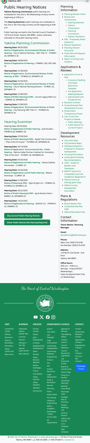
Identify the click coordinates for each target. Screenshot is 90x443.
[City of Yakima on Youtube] (36, 317)
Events (35, 334)
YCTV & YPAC (52, 417)
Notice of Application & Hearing (19, 63)
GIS (48, 366)
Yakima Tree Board (76, 36)
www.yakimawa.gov (49, 437)
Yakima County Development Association (70, 188)
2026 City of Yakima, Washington (24, 437)
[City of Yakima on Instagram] (53, 317)
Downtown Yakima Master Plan (23, 331)
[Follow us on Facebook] (48, 317)
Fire (48, 363)
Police (49, 391)
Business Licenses (72, 102)
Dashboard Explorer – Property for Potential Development (74, 149)
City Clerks (51, 332)
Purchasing (51, 397)
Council (65, 324)
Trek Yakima (37, 374)
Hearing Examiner (18, 121)
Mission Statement (72, 45)
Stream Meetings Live (64, 407)
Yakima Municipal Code (74, 212)
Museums (9, 337)
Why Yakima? (24, 354)
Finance (50, 360)
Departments (54, 324)
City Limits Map (71, 140)
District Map (66, 372)
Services (37, 324)
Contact (79, 324)
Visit (7, 324)
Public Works (52, 394)
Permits (22, 340)
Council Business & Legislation (65, 353)
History (7, 334)
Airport (49, 329)
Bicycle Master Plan (72, 203)
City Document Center (65, 361)
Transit (35, 371)
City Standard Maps (73, 143)
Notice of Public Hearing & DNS (18, 139)
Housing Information (73, 154)
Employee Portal (81, 367)
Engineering (52, 357)
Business (23, 324)
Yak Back (36, 388)
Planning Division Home (75, 14)
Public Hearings (75, 122)
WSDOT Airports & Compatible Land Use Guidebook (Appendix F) (75, 174)
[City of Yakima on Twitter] (42, 317)
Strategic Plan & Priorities (64, 399)
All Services (37, 391)
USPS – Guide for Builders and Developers (71, 166)
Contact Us (69, 439)
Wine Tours (9, 354)
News (35, 351)
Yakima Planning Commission (26, 43)
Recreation (9, 346)
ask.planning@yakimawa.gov (73, 235)
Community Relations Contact (79, 334)
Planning (50, 388)
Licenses (22, 337)
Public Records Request (36, 359)
